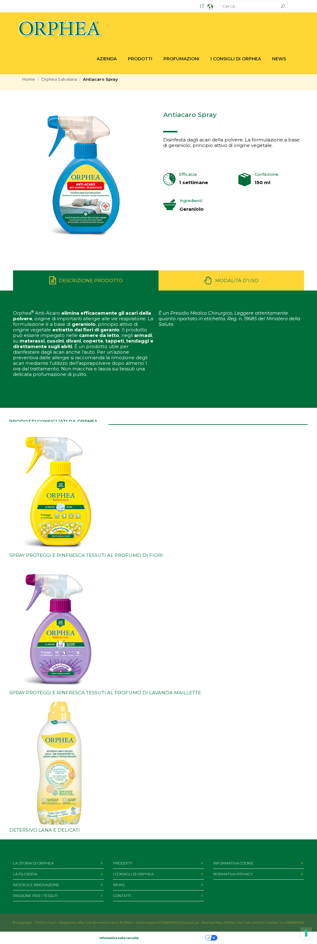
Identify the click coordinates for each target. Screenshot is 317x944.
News (279, 59)
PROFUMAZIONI (181, 59)
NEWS (118, 884)
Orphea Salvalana (59, 79)
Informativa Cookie (233, 863)
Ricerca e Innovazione (36, 884)
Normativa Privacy (233, 874)
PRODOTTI (140, 59)
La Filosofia (25, 874)
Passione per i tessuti (35, 895)
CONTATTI (122, 895)
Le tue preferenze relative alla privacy (173, 938)
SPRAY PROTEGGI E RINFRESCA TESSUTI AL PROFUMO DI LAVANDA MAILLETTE (105, 693)
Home (28, 79)
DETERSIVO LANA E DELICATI (44, 830)
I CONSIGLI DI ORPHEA (133, 874)
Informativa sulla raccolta (119, 938)
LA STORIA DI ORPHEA (33, 863)
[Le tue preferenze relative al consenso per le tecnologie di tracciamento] (306, 933)
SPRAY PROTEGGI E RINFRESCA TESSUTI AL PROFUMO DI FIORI (86, 555)
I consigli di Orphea (236, 59)
